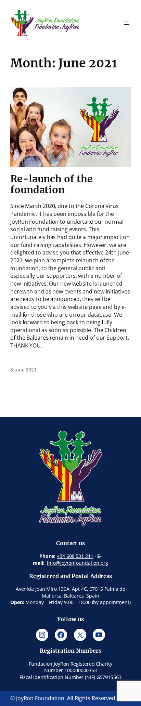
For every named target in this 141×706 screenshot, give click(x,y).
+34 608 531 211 (75, 556)
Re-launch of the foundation (51, 185)
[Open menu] (127, 23)
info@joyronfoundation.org (77, 563)
